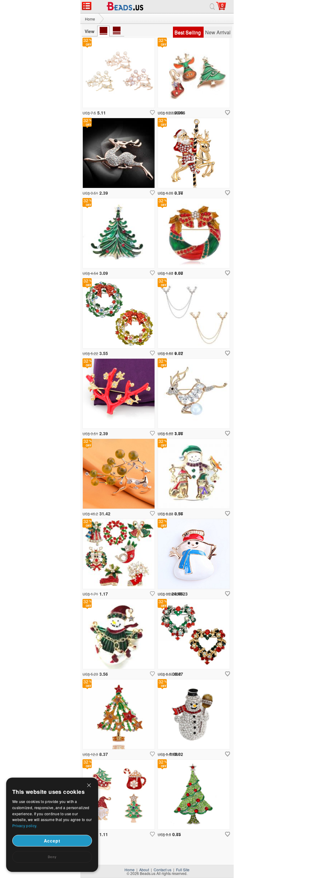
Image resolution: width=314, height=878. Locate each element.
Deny (52, 857)
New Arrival (218, 32)
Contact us (162, 869)
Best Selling (188, 32)
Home (90, 18)
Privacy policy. (24, 825)
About (144, 869)
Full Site (183, 869)
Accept (52, 841)
